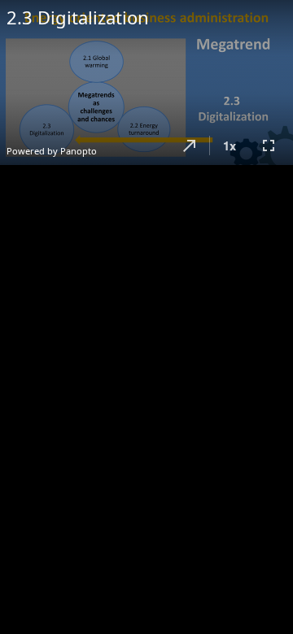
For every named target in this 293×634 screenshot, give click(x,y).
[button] (189, 145)
